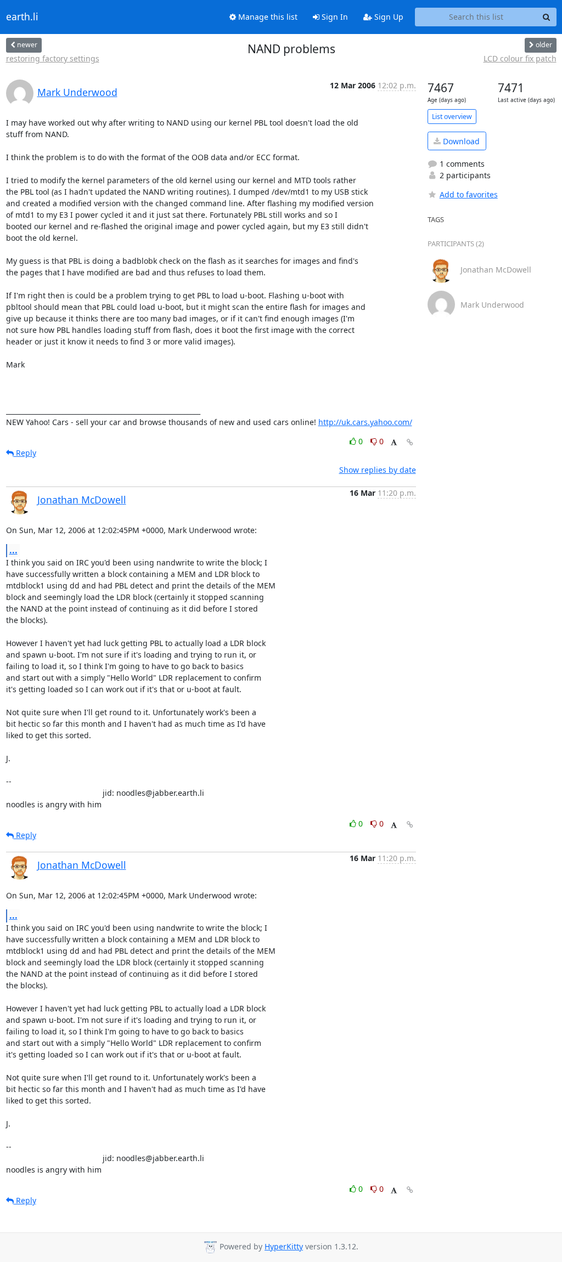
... (13, 550)
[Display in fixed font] (393, 442)
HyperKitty (284, 1246)
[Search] (547, 17)
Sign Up (387, 17)
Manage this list (266, 17)
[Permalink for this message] (410, 442)
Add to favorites (469, 194)
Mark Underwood (77, 92)
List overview (452, 116)
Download (460, 141)
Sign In (333, 17)
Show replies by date (377, 470)
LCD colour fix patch (520, 58)
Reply (25, 453)
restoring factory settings (52, 58)
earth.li (22, 17)
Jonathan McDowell (81, 499)
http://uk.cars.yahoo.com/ (365, 422)
